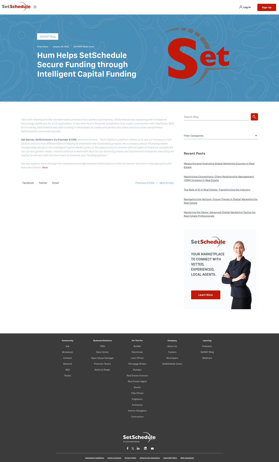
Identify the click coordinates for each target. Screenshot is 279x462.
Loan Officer (137, 358)
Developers (172, 358)
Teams (67, 375)
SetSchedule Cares (172, 363)
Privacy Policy (130, 458)
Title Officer (137, 393)
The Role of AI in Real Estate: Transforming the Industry (217, 189)
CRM (102, 346)
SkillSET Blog (207, 352)
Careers (172, 352)
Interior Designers (137, 410)
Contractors (137, 416)
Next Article (167, 182)
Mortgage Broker (137, 363)
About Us (172, 346)
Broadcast (67, 352)
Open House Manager (102, 358)
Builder (137, 346)
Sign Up (266, 7)
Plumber (137, 369)
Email (55, 182)
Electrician (137, 352)
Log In (247, 7)
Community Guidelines (94, 458)
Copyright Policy (170, 458)
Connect (67, 358)
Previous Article (144, 182)
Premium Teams (102, 363)
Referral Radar (102, 369)
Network (67, 363)
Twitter (43, 182)
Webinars (207, 358)
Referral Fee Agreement (150, 458)
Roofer (137, 387)
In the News (42, 46)
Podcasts (207, 346)
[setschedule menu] (35, 7)
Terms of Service (114, 458)
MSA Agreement (187, 458)
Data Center (102, 352)
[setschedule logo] (16, 7)
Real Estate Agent (137, 381)
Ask (67, 346)
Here (45, 167)
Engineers (137, 399)
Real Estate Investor (137, 375)
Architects (137, 405)
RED (68, 369)
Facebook (28, 182)
